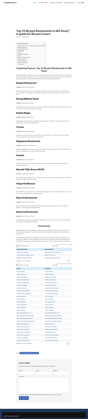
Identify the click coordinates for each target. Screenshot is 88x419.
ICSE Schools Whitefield (22, 337)
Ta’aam (19, 52)
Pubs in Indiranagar (21, 301)
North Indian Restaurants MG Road (25, 318)
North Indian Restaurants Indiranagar (53, 318)
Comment (22, 376)
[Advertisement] (44, 19)
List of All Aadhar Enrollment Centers (25, 255)
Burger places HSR (49, 274)
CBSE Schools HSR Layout (23, 326)
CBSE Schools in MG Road (23, 329)
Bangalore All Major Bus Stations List (53, 252)
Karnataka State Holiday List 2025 (52, 257)
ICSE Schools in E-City (50, 332)
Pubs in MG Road (49, 299)
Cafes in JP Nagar (49, 304)
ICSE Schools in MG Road (51, 337)
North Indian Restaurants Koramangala (25, 321)
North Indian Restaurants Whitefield (53, 315)
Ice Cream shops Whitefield (23, 290)
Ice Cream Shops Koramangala (24, 293)
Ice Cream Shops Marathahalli (52, 288)
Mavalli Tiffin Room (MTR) (24, 57)
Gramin (19, 55)
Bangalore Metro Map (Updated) (24, 257)
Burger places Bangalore (50, 279)
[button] (36, 2)
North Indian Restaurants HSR (52, 312)
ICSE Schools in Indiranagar (23, 340)
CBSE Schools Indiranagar (51, 329)
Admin (19, 37)
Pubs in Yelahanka (21, 299)
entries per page (24, 245)
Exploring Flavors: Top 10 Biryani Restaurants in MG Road (31, 45)
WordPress (16, 416)
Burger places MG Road (50, 277)
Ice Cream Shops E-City (50, 285)
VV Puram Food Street (22, 285)
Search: (54, 245)
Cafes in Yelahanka (49, 310)
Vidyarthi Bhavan (22, 59)
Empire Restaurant (22, 47)
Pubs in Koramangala (50, 301)
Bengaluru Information (55, 2)
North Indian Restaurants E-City (24, 312)
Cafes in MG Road (49, 307)
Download (80, 2)
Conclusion (21, 64)
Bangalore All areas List (50, 255)
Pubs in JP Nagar (49, 296)
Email (38, 370)
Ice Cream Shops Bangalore (51, 293)
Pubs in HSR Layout (21, 296)
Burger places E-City (21, 274)
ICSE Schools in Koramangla (51, 340)
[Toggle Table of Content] (43, 44)
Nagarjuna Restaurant (23, 54)
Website (55, 370)
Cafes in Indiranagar (21, 307)
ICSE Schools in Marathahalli (51, 334)
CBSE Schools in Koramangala (24, 332)
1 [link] (68, 260)
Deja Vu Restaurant (23, 60)
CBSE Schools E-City (50, 323)
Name (21, 370)
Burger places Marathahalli (23, 282)
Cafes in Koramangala (22, 304)
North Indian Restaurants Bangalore (53, 321)
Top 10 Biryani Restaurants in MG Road (29, 353)
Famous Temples (49, 271)
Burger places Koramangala (23, 279)
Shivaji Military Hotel (23, 49)
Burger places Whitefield (22, 277)
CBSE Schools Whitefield (51, 326)
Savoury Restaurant (23, 62)
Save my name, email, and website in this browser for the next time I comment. (40, 394)
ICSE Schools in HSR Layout (23, 334)
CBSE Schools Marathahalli (23, 323)
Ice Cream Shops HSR (22, 288)
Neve (5, 416)
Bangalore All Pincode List (23, 252)
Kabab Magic (21, 50)
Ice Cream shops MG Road (51, 290)
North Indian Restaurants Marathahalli (25, 315)
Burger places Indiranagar (51, 282)
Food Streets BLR (21, 271)
